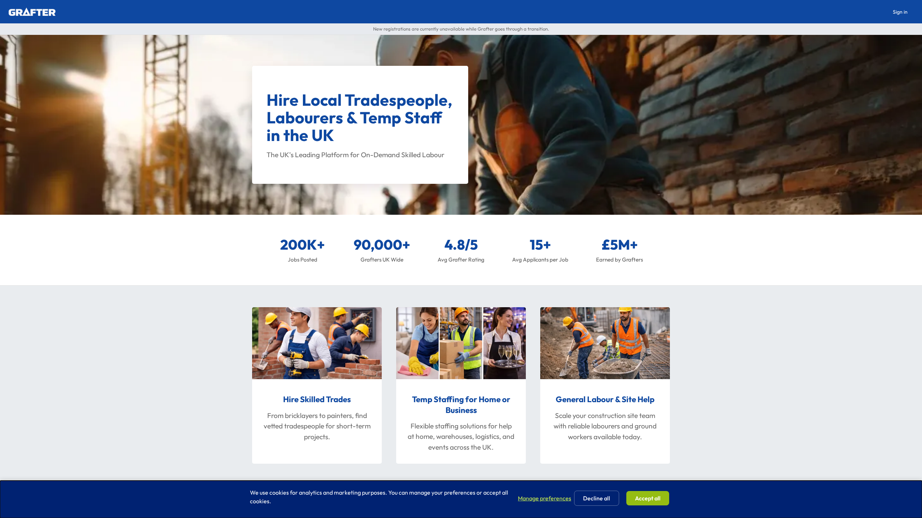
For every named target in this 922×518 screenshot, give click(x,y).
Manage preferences (544, 498)
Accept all (648, 498)
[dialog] (461, 499)
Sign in (900, 12)
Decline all (596, 498)
